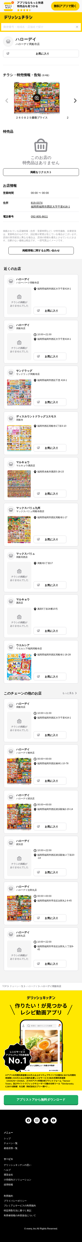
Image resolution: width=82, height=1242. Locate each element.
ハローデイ (32, 986)
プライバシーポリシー (15, 1201)
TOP (4, 986)
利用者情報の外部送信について (20, 1215)
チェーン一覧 (16, 986)
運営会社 (8, 1174)
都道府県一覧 (11, 1148)
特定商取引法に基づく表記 (17, 1210)
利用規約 (8, 1196)
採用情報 (8, 1184)
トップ (7, 1138)
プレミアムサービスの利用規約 (20, 1205)
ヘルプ (7, 1170)
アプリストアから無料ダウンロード (41, 1099)
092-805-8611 (39, 216)
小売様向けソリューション (17, 1179)
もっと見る (68, 693)
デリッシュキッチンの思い (17, 1165)
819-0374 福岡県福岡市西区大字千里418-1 (50, 204)
